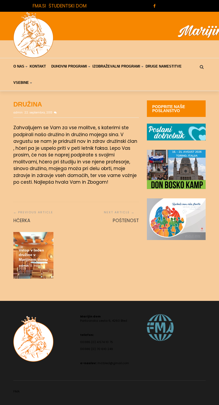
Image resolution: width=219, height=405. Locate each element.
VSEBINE (21, 83)
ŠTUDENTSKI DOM (68, 6)
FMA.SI (39, 6)
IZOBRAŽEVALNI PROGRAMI (116, 66)
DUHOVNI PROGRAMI (69, 66)
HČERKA (21, 220)
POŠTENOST (126, 220)
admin (18, 113)
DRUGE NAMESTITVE (164, 66)
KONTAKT (38, 66)
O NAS (18, 66)
